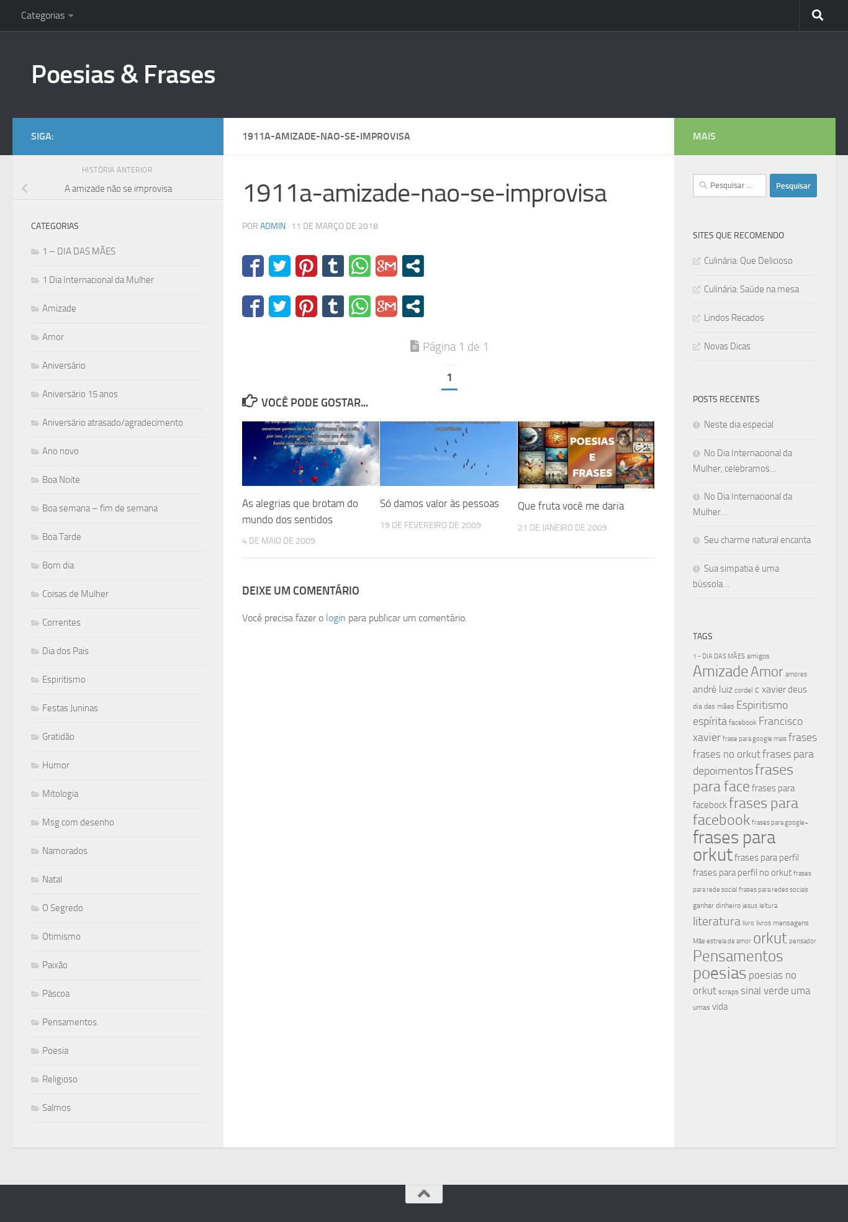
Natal (52, 879)
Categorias (43, 15)
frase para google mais (755, 739)
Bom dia (58, 565)
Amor (53, 337)
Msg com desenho (78, 822)
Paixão (55, 965)
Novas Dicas (727, 346)
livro (748, 923)
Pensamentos (69, 1022)
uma (800, 990)
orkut (770, 938)
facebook (743, 722)
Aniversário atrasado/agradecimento (112, 422)
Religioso (60, 1079)
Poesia (55, 1050)
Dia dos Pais (65, 651)
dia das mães (713, 706)
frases (802, 737)
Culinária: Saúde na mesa (751, 289)
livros (763, 923)
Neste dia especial (739, 424)
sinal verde (765, 990)
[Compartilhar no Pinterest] (306, 266)
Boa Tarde (61, 536)
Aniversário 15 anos (80, 394)
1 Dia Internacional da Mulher (98, 279)
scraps (728, 991)
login (336, 618)
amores (796, 674)
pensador (802, 941)
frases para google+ (780, 823)
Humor (56, 765)
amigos (758, 656)
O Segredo (62, 908)
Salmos (56, 1107)
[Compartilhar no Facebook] (253, 266)
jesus (749, 906)
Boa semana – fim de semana (100, 508)
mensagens (791, 923)
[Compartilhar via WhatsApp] (360, 266)
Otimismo (61, 936)
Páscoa (56, 993)
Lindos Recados (734, 317)
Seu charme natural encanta (757, 540)
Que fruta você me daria (571, 506)
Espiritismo (64, 679)
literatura (717, 921)
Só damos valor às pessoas (439, 503)
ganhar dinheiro (717, 905)
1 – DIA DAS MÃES (78, 251)
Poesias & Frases (123, 74)
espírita (710, 721)
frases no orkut (726, 754)
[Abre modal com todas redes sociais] (413, 266)
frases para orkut (734, 846)
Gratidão (58, 736)
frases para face (743, 778)
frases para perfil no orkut (742, 872)
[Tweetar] (280, 266)
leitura (768, 906)
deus (797, 689)
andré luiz (713, 689)
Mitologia (60, 793)
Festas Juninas (70, 708)
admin (273, 226)
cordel (743, 690)
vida (720, 1006)
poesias (720, 973)
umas (701, 1007)
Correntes (61, 622)
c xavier (770, 689)
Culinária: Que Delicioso (748, 260)
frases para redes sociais (773, 890)
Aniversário (64, 365)
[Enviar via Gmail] (386, 266)
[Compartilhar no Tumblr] (333, 266)
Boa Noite (61, 479)
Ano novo (60, 451)
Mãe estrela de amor (722, 941)
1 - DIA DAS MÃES (719, 656)
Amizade (59, 308)
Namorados (65, 850)
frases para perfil (766, 857)
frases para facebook (745, 811)
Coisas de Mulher (75, 594)
